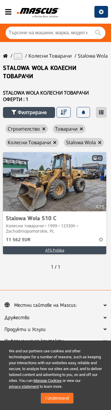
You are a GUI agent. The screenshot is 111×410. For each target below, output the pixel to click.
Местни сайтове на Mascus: (45, 305)
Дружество (16, 317)
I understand (57, 398)
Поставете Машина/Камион (101, 12)
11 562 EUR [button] (18, 240)
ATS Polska (54, 250)
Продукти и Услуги (25, 329)
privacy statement (24, 386)
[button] (29, 112)
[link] (54, 181)
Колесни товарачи (50, 56)
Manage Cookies (47, 380)
